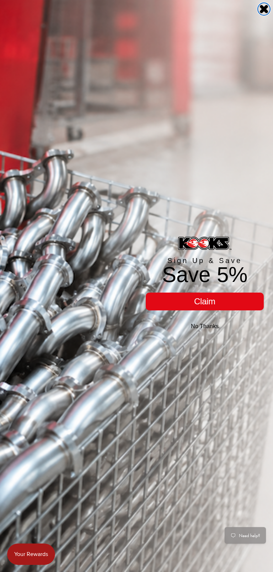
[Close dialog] (264, 9)
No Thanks (205, 326)
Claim (204, 301)
